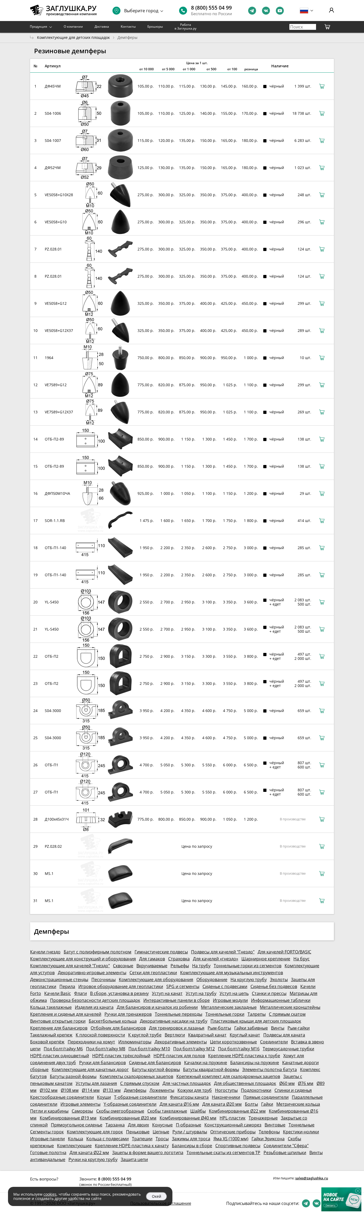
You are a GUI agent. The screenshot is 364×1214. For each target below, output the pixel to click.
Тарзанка (115, 1125)
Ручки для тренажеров (128, 1014)
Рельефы (180, 966)
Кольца (75, 1139)
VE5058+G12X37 (59, 330)
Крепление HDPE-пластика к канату (132, 1146)
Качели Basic (57, 993)
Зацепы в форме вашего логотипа (147, 1152)
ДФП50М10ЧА (57, 493)
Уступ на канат (167, 993)
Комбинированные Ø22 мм (237, 1111)
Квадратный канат (207, 1035)
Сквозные (123, 966)
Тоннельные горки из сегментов (247, 966)
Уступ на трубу (201, 993)
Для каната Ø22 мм (89, 1152)
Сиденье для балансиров (155, 1062)
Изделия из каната (94, 1007)
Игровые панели (47, 1139)
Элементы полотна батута (269, 1069)
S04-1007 (53, 140)
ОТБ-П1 (51, 764)
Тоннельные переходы (178, 1014)
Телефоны (269, 1132)
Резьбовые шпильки (285, 1152)
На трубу (201, 966)
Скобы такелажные (167, 1111)
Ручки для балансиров (102, 1062)
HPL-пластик (232, 1118)
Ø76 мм (305, 1083)
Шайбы (198, 1111)
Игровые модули (230, 1000)
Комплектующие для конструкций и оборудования (83, 959)
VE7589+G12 (56, 384)
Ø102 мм (49, 1090)
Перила (67, 986)
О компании (73, 26)
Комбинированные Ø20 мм (128, 1118)
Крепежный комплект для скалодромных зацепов (228, 1076)
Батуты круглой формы (156, 1069)
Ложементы (161, 1090)
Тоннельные (301, 1125)
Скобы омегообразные (120, 1111)
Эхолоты (279, 979)
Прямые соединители (266, 1097)
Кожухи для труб (194, 1090)
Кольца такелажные (51, 1007)
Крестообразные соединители (62, 1097)
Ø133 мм (112, 1090)
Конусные (162, 1125)
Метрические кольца (298, 1104)
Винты (277, 1028)
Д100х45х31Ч (57, 819)
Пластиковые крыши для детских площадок (256, 1021)
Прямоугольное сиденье (76, 1125)
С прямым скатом (287, 1014)
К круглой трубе (144, 1035)
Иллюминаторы (134, 1042)
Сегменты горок (47, 1132)
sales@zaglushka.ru (311, 1178)
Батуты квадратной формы (211, 1069)
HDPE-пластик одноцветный (59, 1056)
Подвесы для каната (284, 1035)
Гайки (267, 1104)
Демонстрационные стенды (59, 979)
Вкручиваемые (151, 966)
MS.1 (49, 873)
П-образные (188, 1125)
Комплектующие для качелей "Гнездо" (70, 966)
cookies (49, 1194)
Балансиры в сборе (192, 1146)
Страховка (179, 959)
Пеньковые (137, 1132)
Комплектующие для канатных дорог (90, 1069)
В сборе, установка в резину (119, 993)
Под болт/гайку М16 (239, 1049)
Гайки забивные (251, 1028)
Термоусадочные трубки (288, 1049)
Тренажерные (263, 1118)
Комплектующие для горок (95, 1132)
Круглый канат (245, 1035)
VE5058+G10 (56, 221)
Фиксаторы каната (189, 1097)
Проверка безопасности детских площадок (95, 1000)
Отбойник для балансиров (118, 1028)
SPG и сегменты (182, 986)
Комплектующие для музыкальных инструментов (231, 973)
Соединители (274, 1042)
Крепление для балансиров (58, 1028)
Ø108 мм (70, 1090)
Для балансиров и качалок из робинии (157, 1007)
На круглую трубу (248, 979)
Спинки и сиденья (293, 1090)
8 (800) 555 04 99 (211, 8)
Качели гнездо (45, 952)
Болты (251, 1104)
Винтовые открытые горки (58, 1021)
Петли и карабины (49, 1111)
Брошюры (155, 26)
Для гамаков (152, 959)
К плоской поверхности (100, 1035)
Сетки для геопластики (153, 973)
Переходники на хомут (91, 1042)
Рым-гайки (299, 1028)
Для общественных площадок (245, 1083)
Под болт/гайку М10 (149, 1049)
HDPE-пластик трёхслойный (121, 1056)
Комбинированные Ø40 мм (188, 1118)
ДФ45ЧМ (53, 86)
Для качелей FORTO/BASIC (284, 952)
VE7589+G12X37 (59, 411)
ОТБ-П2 (51, 656)
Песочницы (103, 979)
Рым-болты (219, 1028)
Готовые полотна (48, 1152)
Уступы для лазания (96, 1083)
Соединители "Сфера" (286, 1146)
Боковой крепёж (47, 1042)
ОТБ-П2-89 (54, 439)
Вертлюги (175, 1035)
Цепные (161, 1132)
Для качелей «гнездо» (215, 959)
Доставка (102, 26)
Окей (156, 1196)
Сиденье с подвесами (225, 986)
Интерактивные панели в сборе (176, 1000)
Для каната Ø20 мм (222, 1104)
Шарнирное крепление (265, 959)
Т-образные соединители (140, 1097)
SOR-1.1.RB (55, 520)
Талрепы (257, 1014)
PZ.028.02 (53, 846)
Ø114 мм (91, 1090)
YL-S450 (52, 601)
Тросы (162, 1139)
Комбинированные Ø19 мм (68, 1118)
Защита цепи (134, 1159)
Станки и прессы (269, 993)
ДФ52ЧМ (53, 167)
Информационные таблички (280, 1000)
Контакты (128, 26)
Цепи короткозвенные (233, 1042)
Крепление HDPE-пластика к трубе (244, 1056)
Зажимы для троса (191, 1139)
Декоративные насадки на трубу (173, 1021)
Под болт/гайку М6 (63, 1049)
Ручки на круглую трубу (93, 1159)
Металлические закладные (229, 1007)
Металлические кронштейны (290, 1007)
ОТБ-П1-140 (55, 547)
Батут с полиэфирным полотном (97, 952)
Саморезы (82, 1111)
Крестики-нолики (301, 1132)
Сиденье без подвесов (273, 986)
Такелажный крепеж (51, 1035)
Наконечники (226, 1097)
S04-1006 (53, 113)
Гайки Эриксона (268, 1139)
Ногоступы (226, 1090)
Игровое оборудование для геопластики (120, 986)
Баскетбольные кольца (113, 1021)
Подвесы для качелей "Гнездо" (222, 952)
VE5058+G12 (56, 303)
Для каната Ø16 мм (179, 1104)
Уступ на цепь (234, 993)
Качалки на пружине (205, 1062)
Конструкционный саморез (232, 1125)
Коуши (104, 1097)
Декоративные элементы (181, 1042)
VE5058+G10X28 (59, 194)
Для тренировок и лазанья (176, 1028)
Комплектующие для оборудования (156, 979)
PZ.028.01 (53, 249)
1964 (49, 357)
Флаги (80, 993)
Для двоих (138, 1125)
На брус (301, 959)
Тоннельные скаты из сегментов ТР (223, 1152)
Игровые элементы (80, 1104)
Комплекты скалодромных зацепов (136, 1076)
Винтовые (275, 1125)
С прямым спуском (139, 1083)
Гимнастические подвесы (161, 952)
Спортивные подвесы (237, 1146)
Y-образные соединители (130, 1104)
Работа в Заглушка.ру (185, 26)
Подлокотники (256, 1090)
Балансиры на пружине (254, 1062)
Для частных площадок (187, 1083)
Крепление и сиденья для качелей (65, 1014)
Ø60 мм (287, 1083)
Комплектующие (74, 1146)
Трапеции (142, 1139)
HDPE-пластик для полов (179, 1056)
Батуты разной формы (73, 1076)
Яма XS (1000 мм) (230, 1139)
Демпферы (135, 1090)
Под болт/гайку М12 (194, 1049)
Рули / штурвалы (189, 1132)
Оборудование (211, 979)
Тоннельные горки (224, 1014)
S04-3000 (53, 710)
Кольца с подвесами (107, 1139)
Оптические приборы (233, 1132)
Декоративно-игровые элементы (92, 973)
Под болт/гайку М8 (105, 1049)
